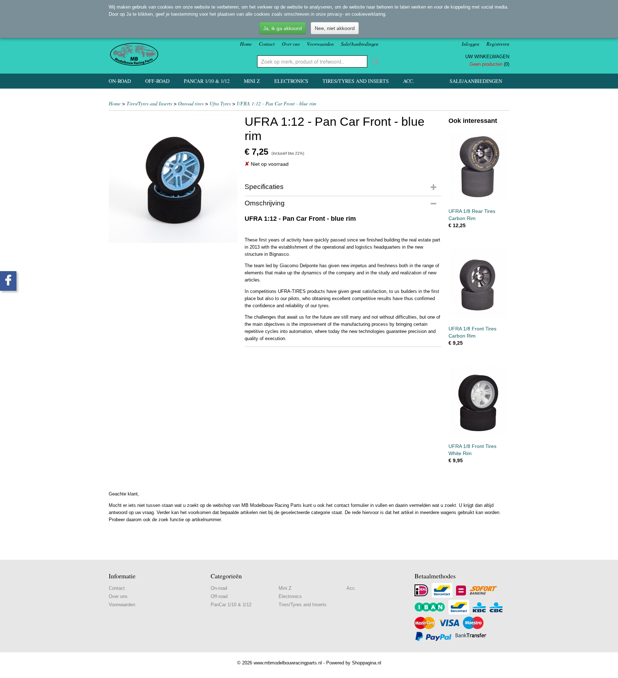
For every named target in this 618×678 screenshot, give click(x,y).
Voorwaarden (320, 43)
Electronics (291, 81)
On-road (120, 81)
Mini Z (252, 81)
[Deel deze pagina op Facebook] (8, 281)
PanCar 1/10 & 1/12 (207, 81)
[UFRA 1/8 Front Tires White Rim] (478, 400)
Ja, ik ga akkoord (282, 28)
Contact (267, 43)
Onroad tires (190, 103)
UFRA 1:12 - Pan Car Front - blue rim (276, 103)
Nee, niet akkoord (335, 28)
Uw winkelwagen (487, 56)
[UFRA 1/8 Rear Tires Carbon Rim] (478, 165)
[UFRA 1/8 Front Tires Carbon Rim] (478, 283)
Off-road (157, 81)
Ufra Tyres (220, 103)
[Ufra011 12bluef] (173, 178)
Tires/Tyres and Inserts (356, 81)
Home (246, 43)
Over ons (291, 43)
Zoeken (374, 61)
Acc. (408, 81)
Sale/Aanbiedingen (359, 43)
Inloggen (470, 43)
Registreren (497, 43)
